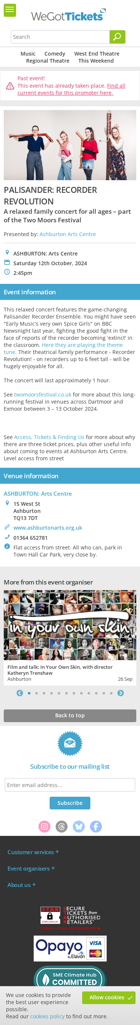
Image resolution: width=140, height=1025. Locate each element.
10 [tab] (96, 693)
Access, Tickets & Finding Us (49, 437)
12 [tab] (111, 693)
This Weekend (96, 60)
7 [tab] (74, 693)
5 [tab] (59, 693)
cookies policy (47, 1016)
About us (18, 884)
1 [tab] (29, 693)
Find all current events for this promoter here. (71, 89)
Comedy (54, 53)
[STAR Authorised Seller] (70, 929)
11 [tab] (104, 693)
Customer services (30, 852)
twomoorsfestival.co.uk (42, 394)
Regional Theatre (47, 60)
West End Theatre (96, 53)
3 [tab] (44, 693)
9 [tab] (89, 693)
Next (120, 693)
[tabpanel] (70, 637)
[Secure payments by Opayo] (70, 959)
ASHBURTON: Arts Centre (38, 493)
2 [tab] (36, 693)
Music (28, 53)
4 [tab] (51, 693)
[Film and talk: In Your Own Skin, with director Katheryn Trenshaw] (70, 624)
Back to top (70, 715)
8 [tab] (81, 693)
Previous (20, 693)
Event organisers (28, 868)
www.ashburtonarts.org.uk (47, 527)
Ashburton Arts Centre (68, 234)
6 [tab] (66, 693)
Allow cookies (107, 997)
